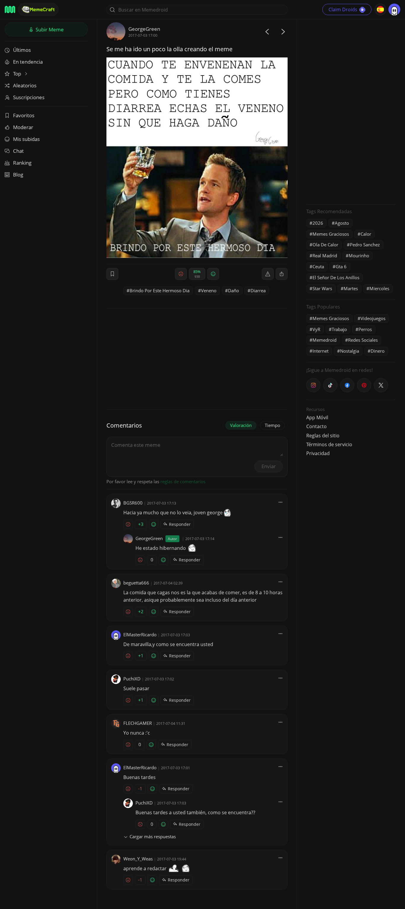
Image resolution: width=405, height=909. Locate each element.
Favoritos (23, 115)
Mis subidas (26, 139)
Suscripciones (28, 97)
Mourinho (359, 255)
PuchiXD (132, 679)
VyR (316, 329)
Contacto (316, 426)
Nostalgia (349, 351)
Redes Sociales (363, 340)
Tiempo (272, 425)
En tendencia (28, 61)
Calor (366, 234)
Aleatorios (24, 85)
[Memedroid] (10, 9)
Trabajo (339, 329)
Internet (320, 351)
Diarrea (258, 290)
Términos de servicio (329, 444)
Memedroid (324, 340)
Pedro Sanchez (365, 245)
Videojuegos (373, 318)
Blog (18, 174)
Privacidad (318, 453)
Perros (365, 329)
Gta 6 (341, 266)
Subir (49, 29)
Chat (18, 150)
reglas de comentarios (182, 481)
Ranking (22, 162)
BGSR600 (133, 503)
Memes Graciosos (330, 234)
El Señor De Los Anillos (335, 277)
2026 (317, 223)
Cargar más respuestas (153, 836)
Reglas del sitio (322, 435)
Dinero (378, 351)
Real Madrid (324, 255)
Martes (351, 288)
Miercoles (379, 288)
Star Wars (322, 288)
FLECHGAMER (137, 723)
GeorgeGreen (144, 28)
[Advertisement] (350, 111)
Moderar (23, 127)
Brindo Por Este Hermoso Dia (159, 290)
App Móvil (317, 417)
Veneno (208, 290)
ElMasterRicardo (140, 634)
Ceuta (318, 266)
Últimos (22, 49)
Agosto (342, 223)
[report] (268, 274)
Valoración (241, 425)
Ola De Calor (325, 245)
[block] (282, 274)
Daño (233, 290)
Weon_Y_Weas (138, 859)
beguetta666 (136, 583)
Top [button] (17, 73)
